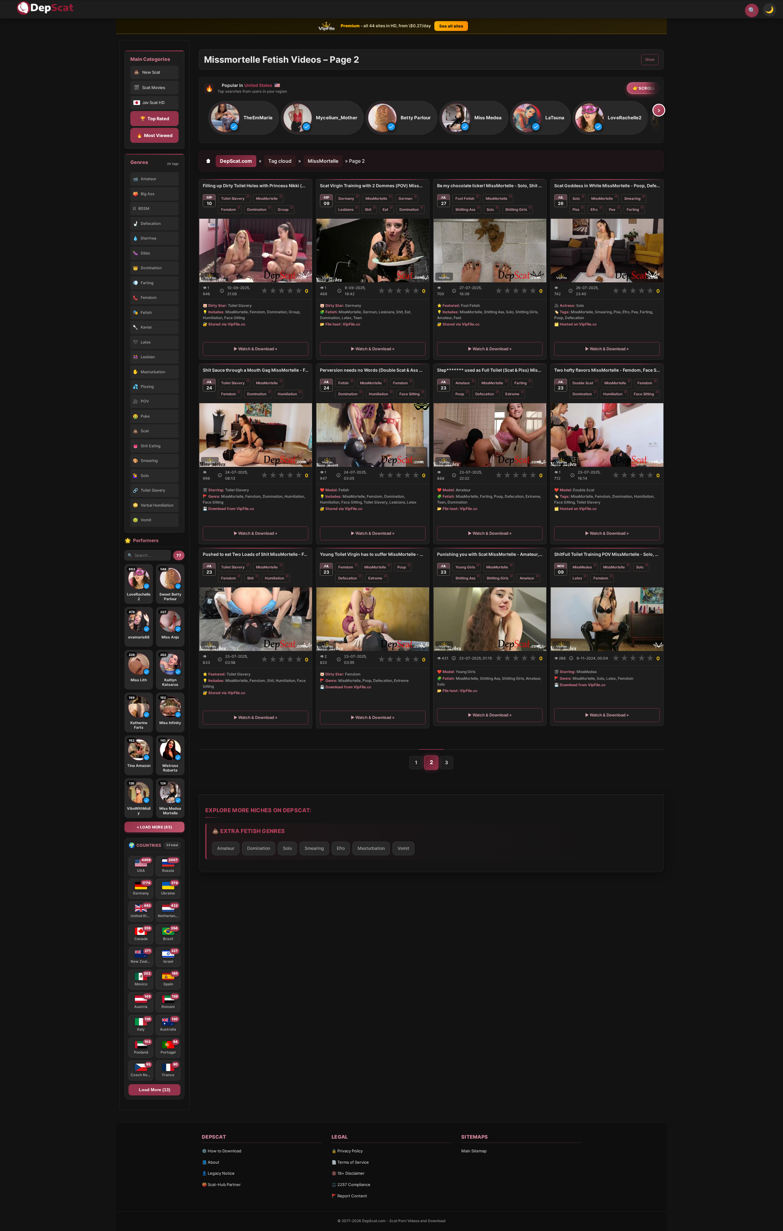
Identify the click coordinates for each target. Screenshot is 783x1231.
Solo (490, 209)
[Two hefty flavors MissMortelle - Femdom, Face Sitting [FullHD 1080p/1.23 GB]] (607, 435)
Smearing (632, 198)
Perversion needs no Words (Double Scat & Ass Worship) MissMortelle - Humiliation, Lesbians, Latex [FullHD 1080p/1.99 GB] (372, 370)
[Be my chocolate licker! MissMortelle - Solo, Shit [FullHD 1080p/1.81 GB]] (489, 250)
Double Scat (583, 383)
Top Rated (154, 118)
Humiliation (287, 394)
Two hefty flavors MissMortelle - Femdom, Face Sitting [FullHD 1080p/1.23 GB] (607, 370)
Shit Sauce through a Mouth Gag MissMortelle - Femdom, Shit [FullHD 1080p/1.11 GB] (255, 370)
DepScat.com (236, 161)
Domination (256, 209)
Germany (346, 198)
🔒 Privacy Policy (347, 1150)
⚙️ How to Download (221, 1150)
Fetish (343, 383)
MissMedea (582, 567)
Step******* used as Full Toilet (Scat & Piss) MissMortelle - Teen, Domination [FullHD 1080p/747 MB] (490, 370)
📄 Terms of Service (350, 1162)
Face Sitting (409, 394)
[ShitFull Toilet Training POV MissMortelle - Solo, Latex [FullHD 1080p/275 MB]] (607, 619)
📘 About (210, 1162)
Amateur (462, 383)
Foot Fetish (464, 198)
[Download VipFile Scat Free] (46, 8)
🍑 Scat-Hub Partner (221, 1184)
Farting (633, 209)
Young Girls (465, 567)
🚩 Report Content (349, 1195)
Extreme (512, 394)
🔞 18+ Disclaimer (348, 1173)
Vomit (403, 848)
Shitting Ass (465, 209)
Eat (385, 209)
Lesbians (346, 209)
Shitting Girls (516, 209)
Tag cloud (279, 161)
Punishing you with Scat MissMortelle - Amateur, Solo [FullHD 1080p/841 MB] (490, 554)
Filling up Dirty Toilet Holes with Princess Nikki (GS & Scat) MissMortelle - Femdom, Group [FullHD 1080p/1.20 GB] (255, 185)
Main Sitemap (474, 1150)
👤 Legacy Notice (218, 1173)
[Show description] (222, 290)
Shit (368, 209)
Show (650, 60)
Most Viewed (155, 135)
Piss (576, 209)
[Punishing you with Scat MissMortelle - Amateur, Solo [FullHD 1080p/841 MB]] (489, 619)
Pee (612, 209)
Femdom (228, 209)
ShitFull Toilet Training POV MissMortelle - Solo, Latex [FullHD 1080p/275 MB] (607, 554)
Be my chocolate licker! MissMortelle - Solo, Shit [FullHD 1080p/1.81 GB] (490, 185)
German (405, 198)
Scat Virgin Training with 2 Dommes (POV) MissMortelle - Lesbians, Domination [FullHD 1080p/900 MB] (372, 185)
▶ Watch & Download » (255, 348)
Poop (459, 394)
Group (283, 209)
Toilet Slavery (233, 198)
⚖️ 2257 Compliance (351, 1184)
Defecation (484, 394)
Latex (577, 578)
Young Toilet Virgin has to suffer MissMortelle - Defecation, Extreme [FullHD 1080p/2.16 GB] (372, 554)
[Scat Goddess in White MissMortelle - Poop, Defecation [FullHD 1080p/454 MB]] (607, 250)
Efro (594, 209)
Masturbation (371, 848)
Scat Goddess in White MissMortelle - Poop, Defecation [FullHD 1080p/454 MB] (607, 185)
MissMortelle (323, 161)
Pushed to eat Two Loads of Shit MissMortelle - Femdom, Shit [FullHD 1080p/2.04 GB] (255, 554)
